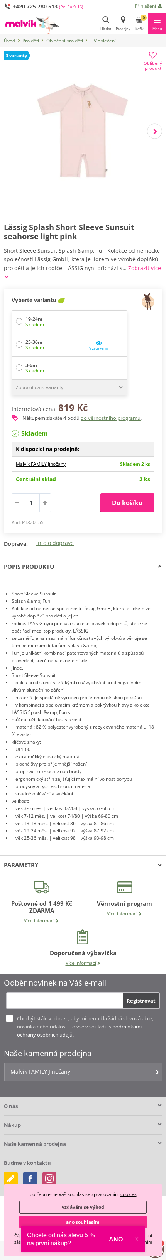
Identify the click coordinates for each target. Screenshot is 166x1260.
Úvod (9, 40)
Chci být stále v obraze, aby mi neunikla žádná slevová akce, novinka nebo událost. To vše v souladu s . (85, 1026)
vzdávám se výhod (83, 1207)
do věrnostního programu (111, 417)
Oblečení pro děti (64, 40)
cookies (128, 1194)
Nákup (12, 1124)
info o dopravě (55, 542)
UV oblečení (103, 40)
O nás (11, 1106)
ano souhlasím (83, 1222)
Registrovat (141, 1000)
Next (154, 131)
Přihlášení (145, 6)
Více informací (39, 920)
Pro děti (30, 40)
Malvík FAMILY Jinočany (41, 464)
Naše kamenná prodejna (35, 1143)
